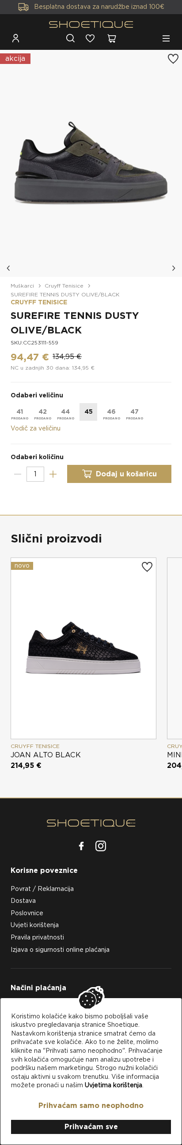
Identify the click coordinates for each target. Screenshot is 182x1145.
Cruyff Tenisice (64, 285)
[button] (9, 268)
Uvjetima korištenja (113, 1085)
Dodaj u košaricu (126, 474)
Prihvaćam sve (91, 1127)
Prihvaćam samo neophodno (91, 1105)
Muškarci (22, 285)
